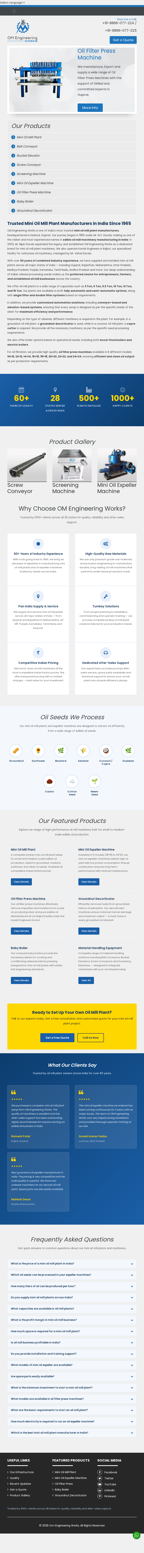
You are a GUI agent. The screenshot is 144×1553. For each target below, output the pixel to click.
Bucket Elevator (28, 162)
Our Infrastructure (22, 1479)
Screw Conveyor (29, 171)
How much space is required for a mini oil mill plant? (45, 1338)
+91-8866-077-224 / (119, 23)
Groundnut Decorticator (34, 217)
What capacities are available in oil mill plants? (42, 1315)
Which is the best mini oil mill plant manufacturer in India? (49, 1439)
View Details (21, 888)
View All (86, 987)
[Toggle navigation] (14, 11)
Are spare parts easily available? (33, 1383)
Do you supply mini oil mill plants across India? (42, 1304)
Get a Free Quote (57, 1044)
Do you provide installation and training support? (44, 1360)
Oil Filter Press (64, 1490)
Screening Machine (31, 181)
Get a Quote (123, 40)
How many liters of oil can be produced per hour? (43, 1293)
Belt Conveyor (27, 153)
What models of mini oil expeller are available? (42, 1372)
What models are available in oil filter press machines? (47, 1405)
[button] (13, 83)
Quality (14, 1485)
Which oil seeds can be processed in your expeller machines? (51, 1281)
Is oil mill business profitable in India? (36, 1349)
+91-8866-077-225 (121, 30)
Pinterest (110, 1503)
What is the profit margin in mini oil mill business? (44, 1326)
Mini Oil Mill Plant (29, 144)
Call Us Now (91, 1044)
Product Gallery (20, 1502)
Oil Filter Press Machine (34, 199)
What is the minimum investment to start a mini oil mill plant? (52, 1394)
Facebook (110, 1479)
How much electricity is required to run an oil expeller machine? (52, 1428)
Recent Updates (20, 1490)
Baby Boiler (25, 208)
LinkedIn (109, 1497)
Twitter (109, 1485)
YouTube (110, 1491)
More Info (90, 114)
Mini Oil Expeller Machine (35, 190)
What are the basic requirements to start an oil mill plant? (49, 1417)
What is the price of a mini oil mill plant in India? (42, 1270)
